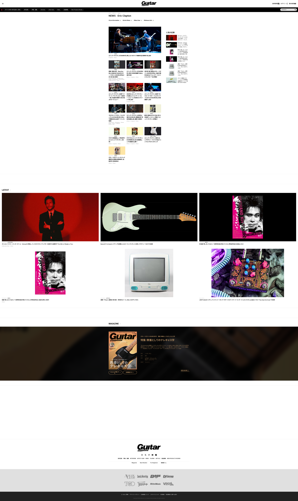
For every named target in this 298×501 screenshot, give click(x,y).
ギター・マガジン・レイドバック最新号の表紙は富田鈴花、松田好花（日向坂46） (117, 159)
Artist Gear (51, 9)
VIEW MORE (185, 370)
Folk (110, 123)
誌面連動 (66, 9)
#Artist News (128, 20)
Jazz (114, 123)
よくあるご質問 (124, 494)
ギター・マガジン (112, 13)
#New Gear (138, 20)
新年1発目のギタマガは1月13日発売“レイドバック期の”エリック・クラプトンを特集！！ (152, 117)
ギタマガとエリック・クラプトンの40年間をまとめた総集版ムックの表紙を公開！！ (135, 139)
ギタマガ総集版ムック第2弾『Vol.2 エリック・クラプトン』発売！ (117, 139)
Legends (111, 57)
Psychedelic (122, 79)
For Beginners (154, 462)
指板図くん (163, 462)
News (58, 9)
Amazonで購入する (115, 372)
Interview (43, 9)
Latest (6, 190)
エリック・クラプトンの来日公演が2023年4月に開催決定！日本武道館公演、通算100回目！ (135, 117)
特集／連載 (34, 9)
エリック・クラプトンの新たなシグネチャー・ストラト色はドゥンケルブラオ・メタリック (152, 139)
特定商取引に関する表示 (171, 494)
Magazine (115, 324)
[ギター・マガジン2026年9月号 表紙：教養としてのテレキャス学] (123, 368)
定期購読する (130, 372)
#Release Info (149, 20)
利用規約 (162, 494)
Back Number (143, 462)
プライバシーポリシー (135, 494)
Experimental (120, 78)
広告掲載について (145, 494)
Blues (128, 77)
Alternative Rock (112, 78)
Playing (152, 458)
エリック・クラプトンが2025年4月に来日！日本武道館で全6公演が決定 (135, 73)
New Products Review (76, 9)
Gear (151, 136)
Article (108, 298)
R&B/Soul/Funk (112, 80)
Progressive (115, 79)
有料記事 (26, 9)
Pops (110, 79)
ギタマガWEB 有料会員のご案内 (12, 9)
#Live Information (115, 20)
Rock (116, 57)
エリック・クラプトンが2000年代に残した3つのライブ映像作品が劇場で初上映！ (130, 55)
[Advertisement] (149, 401)
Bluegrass (118, 122)
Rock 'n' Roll (111, 124)
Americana (111, 122)
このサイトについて (154, 494)
